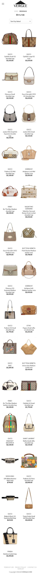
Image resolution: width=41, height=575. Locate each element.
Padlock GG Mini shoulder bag (9, 172)
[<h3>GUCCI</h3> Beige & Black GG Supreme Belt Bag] (10, 498)
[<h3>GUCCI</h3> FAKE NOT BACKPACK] (10, 423)
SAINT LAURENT (29, 438)
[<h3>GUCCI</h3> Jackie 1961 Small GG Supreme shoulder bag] (10, 114)
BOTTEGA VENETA (28, 248)
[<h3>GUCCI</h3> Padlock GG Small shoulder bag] (10, 310)
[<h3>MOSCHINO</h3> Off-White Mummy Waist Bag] (10, 460)
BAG (9, 365)
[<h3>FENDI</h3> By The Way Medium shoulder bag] (10, 191)
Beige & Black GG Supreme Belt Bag (10, 517)
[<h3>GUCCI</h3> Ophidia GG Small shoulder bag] (28, 385)
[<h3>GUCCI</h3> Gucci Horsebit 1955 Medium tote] (10, 233)
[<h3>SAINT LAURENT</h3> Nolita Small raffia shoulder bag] (28, 423)
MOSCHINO (10, 476)
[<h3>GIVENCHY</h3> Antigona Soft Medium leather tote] (28, 270)
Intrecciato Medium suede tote (28, 366)
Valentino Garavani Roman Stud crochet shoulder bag (29, 213)
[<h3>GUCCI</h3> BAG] (10, 347)
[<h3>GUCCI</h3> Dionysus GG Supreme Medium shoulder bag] (10, 270)
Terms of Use (9, 567)
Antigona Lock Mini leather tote (29, 172)
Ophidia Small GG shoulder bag (10, 57)
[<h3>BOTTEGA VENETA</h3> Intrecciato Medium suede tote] (28, 347)
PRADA (9, 551)
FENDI (10, 207)
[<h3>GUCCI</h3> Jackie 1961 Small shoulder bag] (28, 114)
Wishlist (21, 569)
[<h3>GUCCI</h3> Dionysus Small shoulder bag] (10, 76)
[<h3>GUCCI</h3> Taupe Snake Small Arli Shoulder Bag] (28, 498)
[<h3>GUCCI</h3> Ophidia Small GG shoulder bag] (10, 38)
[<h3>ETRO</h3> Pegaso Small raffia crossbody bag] (28, 310)
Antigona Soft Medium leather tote (29, 289)
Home (16, 11)
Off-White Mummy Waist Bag (10, 479)
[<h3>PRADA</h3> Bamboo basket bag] (10, 536)
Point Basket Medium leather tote (29, 252)
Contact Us (32, 567)
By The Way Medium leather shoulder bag (10, 404)
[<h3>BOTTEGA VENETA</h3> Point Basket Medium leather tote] (28, 233)
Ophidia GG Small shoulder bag (29, 404)
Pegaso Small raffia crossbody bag (29, 329)
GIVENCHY (29, 169)
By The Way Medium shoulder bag (10, 210)
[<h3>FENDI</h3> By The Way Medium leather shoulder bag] (10, 385)
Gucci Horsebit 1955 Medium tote (10, 252)
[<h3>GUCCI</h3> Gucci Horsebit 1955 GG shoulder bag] (28, 76)
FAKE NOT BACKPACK (10, 442)
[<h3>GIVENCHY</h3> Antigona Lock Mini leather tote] (28, 153)
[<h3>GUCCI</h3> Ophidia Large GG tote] (28, 38)
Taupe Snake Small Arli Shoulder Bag (29, 517)
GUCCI (10, 54)
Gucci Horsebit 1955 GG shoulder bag (29, 95)
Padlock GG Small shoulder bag (10, 329)
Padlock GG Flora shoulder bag (29, 479)
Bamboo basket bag (10, 554)
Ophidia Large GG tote (29, 57)
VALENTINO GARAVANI (29, 208)
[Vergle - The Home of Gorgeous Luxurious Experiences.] (20, 4)
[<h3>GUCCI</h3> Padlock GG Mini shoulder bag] (10, 153)
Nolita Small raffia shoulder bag (29, 442)
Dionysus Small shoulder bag (10, 95)
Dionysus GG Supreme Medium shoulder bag (10, 290)
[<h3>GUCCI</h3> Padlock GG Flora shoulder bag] (28, 460)
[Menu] (3, 3)
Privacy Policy (20, 567)
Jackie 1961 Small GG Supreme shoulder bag (10, 134)
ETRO (29, 325)
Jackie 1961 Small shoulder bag (29, 133)
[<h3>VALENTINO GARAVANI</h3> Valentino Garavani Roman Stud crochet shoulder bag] (28, 191)
